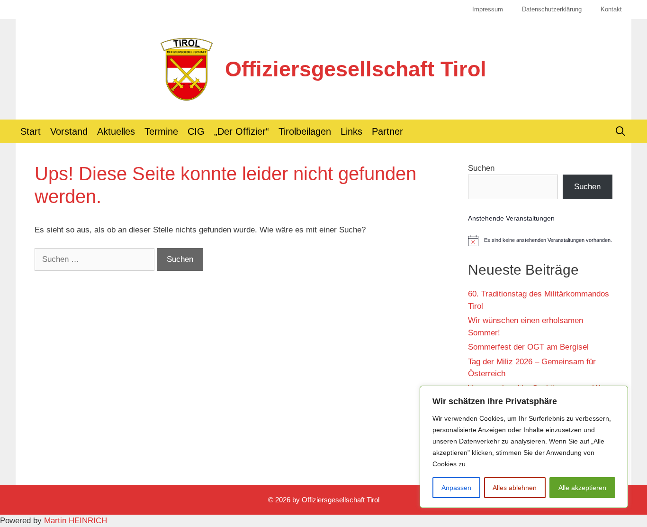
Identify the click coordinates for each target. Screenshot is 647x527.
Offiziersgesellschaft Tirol (355, 69)
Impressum (487, 9)
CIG (196, 131)
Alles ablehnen (515, 487)
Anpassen (456, 487)
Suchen (481, 168)
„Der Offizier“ (241, 131)
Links (351, 131)
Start (30, 131)
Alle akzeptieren (582, 487)
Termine (161, 131)
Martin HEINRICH (75, 520)
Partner (387, 131)
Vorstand (69, 131)
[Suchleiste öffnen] (620, 131)
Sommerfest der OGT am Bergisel (528, 346)
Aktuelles (116, 131)
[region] (524, 447)
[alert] (540, 240)
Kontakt (611, 9)
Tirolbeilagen (305, 131)
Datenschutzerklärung (552, 9)
